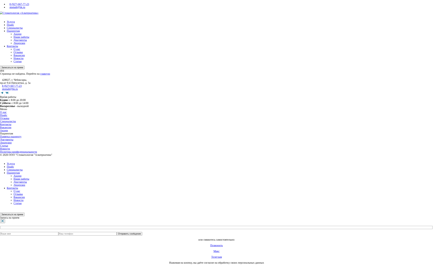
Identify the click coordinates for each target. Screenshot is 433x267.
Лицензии (19, 43)
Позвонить (216, 245)
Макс (216, 251)
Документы (20, 40)
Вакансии (19, 55)
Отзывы (18, 52)
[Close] (2, 221)
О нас (17, 49)
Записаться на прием (12, 67)
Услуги (11, 21)
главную (45, 73)
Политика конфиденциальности (18, 151)
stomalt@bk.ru (17, 7)
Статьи (18, 61)
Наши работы (21, 37)
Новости (19, 58)
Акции (17, 34)
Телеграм (216, 256)
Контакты (12, 46)
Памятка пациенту (10, 136)
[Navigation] (1, 16)
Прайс (10, 24)
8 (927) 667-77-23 (19, 4)
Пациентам (13, 30)
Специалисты (15, 27)
